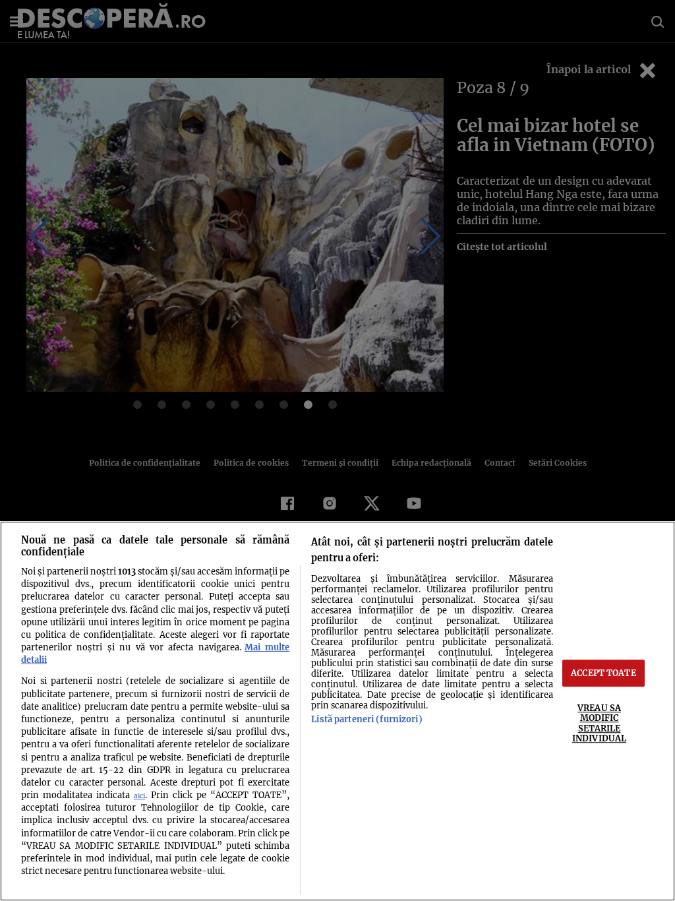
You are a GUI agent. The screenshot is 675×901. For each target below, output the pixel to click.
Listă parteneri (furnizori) (366, 719)
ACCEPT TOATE (603, 673)
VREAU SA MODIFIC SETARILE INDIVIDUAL (599, 722)
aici (139, 796)
